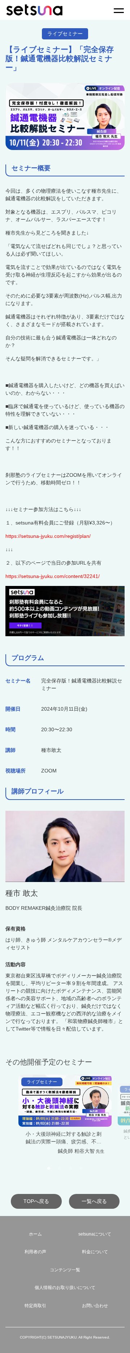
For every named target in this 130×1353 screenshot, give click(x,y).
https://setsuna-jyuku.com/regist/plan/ (48, 536)
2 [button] (59, 1168)
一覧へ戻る (94, 1201)
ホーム (35, 1234)
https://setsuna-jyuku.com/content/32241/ (52, 576)
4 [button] (81, 1168)
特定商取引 (35, 1305)
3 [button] (70, 1168)
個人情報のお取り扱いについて (65, 1287)
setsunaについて (94, 1234)
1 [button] (48, 1168)
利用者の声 (35, 1251)
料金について (95, 1251)
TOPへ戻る (36, 1201)
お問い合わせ (95, 1305)
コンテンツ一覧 (65, 1269)
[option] (65, 1119)
